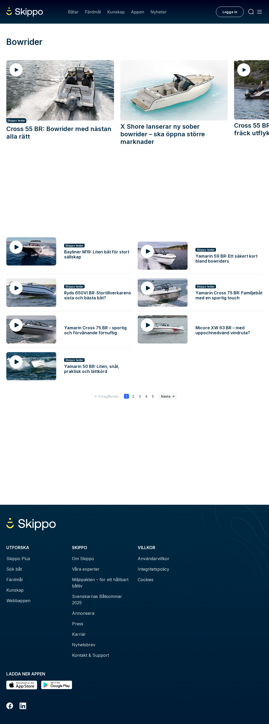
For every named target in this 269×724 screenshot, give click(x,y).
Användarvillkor (153, 558)
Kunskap (116, 11)
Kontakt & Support (90, 655)
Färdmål (93, 11)
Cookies (145, 579)
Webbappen (18, 600)
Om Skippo (83, 558)
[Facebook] (9, 706)
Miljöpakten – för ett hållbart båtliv (100, 582)
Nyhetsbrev (83, 644)
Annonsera (83, 613)
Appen (137, 11)
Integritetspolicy (153, 569)
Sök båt (14, 569)
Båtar (73, 11)
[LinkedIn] (22, 706)
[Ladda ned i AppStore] (21, 685)
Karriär (79, 634)
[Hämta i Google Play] (56, 685)
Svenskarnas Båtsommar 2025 (97, 599)
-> (168, 396)
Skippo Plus (18, 558)
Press (77, 623)
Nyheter (159, 11)
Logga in (230, 12)
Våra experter (86, 569)
